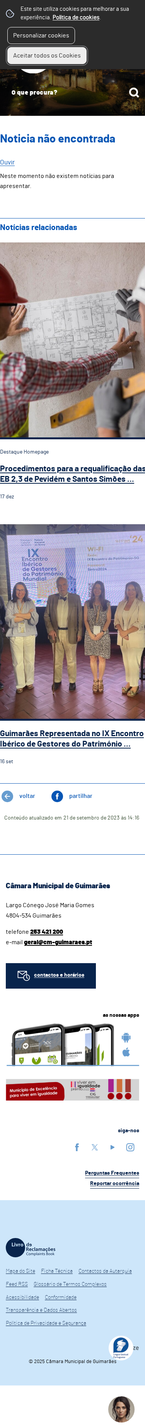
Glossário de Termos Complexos (70, 1284)
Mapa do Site (20, 1271)
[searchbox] (72, 92)
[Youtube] (112, 1147)
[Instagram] (130, 1147)
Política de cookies (76, 17)
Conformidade (61, 1297)
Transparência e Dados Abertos (41, 1310)
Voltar (27, 796)
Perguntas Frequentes (112, 1173)
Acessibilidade (22, 1297)
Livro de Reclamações (30, 1247)
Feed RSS (17, 1284)
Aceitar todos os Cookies (47, 56)
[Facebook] (77, 1147)
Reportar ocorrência (114, 1183)
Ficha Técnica (57, 1271)
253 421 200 (46, 932)
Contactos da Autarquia (105, 1271)
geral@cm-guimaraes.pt (58, 942)
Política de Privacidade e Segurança (46, 1323)
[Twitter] (95, 1147)
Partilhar (80, 796)
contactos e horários (59, 975)
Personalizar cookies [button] (41, 35)
